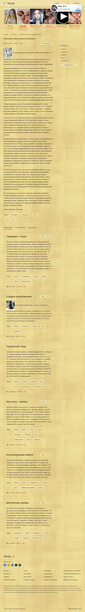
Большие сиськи (26, 281)
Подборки (6, 576)
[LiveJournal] (20, 565)
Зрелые (44, 276)
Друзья (41, 487)
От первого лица (37, 538)
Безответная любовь (17, 502)
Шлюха (47, 386)
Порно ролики (27, 576)
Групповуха (15, 214)
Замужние (37, 439)
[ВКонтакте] (5, 565)
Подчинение (25, 214)
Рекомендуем (47, 570)
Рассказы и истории (29, 579)
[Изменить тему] (14, 556)
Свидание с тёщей (16, 236)
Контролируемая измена (19, 454)
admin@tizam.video (76, 608)
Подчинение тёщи (16, 346)
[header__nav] (5, 3)
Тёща (15, 281)
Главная (6, 34)
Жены (32, 429)
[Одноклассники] (8, 565)
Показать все (68, 65)
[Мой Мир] (12, 565)
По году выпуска (47, 576)
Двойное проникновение (28, 487)
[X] (16, 565)
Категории (6, 570)
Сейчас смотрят (47, 573)
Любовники (17, 331)
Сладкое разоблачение (19, 296)
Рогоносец (25, 326)
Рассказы (14, 34)
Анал (42, 326)
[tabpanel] (29, 388)
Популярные (7, 573)
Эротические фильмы (10, 579)
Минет (24, 429)
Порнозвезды (27, 573)
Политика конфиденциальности (72, 573)
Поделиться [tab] (32, 227)
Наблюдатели (34, 482)
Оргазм (36, 276)
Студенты (25, 538)
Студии (25, 570)
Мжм (28, 439)
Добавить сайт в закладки (70, 579)
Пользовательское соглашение (71, 570)
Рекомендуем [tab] (8, 227)
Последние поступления (50, 579)
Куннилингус (26, 276)
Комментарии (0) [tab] (20, 227)
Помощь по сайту (68, 576)
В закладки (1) (48, 43)
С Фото (35, 214)
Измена (16, 276)
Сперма (35, 326)
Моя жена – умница (17, 401)
